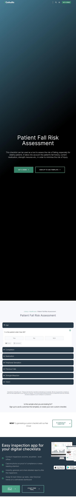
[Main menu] (59, 2)
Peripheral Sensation (13, 363)
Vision (7, 382)
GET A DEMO (66, 2)
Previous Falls (10, 369)
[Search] (56, 2)
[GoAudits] (9, 2)
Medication (9, 356)
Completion (9, 350)
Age (7, 325)
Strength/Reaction (12, 375)
